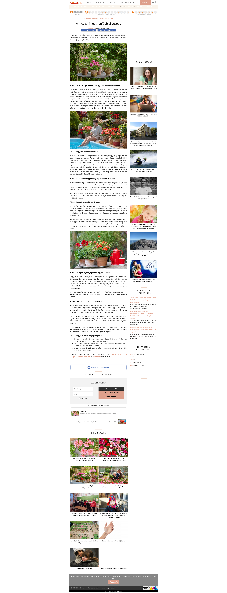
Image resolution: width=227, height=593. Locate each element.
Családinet (92, 28)
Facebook (79, 357)
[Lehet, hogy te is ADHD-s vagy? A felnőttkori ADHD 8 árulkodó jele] (143, 103)
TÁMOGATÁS (145, 2)
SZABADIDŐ (131, 7)
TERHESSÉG (84, 7)
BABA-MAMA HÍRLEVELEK (128, 2)
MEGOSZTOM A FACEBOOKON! (100, 367)
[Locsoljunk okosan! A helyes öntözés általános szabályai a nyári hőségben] (84, 530)
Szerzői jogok (106, 576)
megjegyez (84, 398)
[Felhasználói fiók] (153, 1)
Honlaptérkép (116, 576)
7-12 (152, 12)
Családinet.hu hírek (91, 18)
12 (127, 12)
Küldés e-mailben (107, 30)
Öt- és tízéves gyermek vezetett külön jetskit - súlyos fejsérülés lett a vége (144, 170)
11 (124, 12)
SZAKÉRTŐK (87, 2)
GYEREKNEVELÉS (101, 7)
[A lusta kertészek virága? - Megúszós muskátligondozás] (84, 475)
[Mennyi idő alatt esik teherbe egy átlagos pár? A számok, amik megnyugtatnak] (143, 269)
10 (121, 12)
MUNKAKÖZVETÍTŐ (100, 2)
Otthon (110, 18)
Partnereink (126, 576)
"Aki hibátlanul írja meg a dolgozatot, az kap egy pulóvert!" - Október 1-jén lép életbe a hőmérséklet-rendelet (113, 515)
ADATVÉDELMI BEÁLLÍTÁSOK (113, 591)
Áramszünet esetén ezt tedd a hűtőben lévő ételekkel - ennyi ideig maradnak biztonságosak (143, 300)
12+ (155, 12)
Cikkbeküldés (136, 576)
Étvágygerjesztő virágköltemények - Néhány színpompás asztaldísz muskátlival (97, 422)
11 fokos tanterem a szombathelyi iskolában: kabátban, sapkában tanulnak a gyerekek (84, 514)
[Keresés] (156, 1)
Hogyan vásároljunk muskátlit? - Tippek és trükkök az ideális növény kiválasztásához (113, 487)
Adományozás (147, 576)
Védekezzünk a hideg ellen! (84, 568)
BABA (92, 7)
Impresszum (75, 576)
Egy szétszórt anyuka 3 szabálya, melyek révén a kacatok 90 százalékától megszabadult (143, 330)
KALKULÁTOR (113, 2)
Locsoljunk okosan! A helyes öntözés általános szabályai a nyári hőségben (84, 542)
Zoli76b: (135, 357)
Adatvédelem (95, 576)
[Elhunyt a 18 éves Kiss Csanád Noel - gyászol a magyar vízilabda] (143, 186)
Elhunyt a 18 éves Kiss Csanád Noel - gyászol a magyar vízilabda (143, 198)
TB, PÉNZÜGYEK (113, 7)
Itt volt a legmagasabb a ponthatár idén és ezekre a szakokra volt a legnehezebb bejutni (144, 87)
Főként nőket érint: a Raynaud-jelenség (113, 541)
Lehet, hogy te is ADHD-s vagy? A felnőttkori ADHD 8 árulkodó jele (143, 115)
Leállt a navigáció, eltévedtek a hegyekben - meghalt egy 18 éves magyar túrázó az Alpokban (143, 254)
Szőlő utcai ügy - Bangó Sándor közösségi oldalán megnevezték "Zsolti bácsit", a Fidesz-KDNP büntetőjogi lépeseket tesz (143, 144)
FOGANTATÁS (75, 7)
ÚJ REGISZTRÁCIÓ (111, 397)
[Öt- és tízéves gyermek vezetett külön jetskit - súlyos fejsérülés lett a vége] (143, 159)
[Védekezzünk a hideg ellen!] (84, 557)
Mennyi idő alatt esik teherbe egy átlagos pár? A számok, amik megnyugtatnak (144, 280)
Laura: (138, 365)
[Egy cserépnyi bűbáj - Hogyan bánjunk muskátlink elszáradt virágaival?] (84, 447)
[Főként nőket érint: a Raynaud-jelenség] (113, 530)
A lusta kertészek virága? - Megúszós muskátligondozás (84, 487)
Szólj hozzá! (89, 30)
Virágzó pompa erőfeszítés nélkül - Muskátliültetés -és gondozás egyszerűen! (114, 459)
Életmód (103, 18)
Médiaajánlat (85, 576)
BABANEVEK (149, 7)
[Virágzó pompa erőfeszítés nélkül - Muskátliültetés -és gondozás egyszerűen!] (113, 447)
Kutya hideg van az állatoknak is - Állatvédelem (114, 568)
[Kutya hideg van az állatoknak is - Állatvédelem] (113, 557)
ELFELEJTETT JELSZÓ (111, 393)
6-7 (149, 12)
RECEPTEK (140, 7)
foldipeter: (137, 354)
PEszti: (132, 359)
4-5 (146, 12)
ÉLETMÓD (123, 7)
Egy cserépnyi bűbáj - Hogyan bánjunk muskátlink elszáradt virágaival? (98, 413)
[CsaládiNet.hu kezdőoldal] (76, 2)
